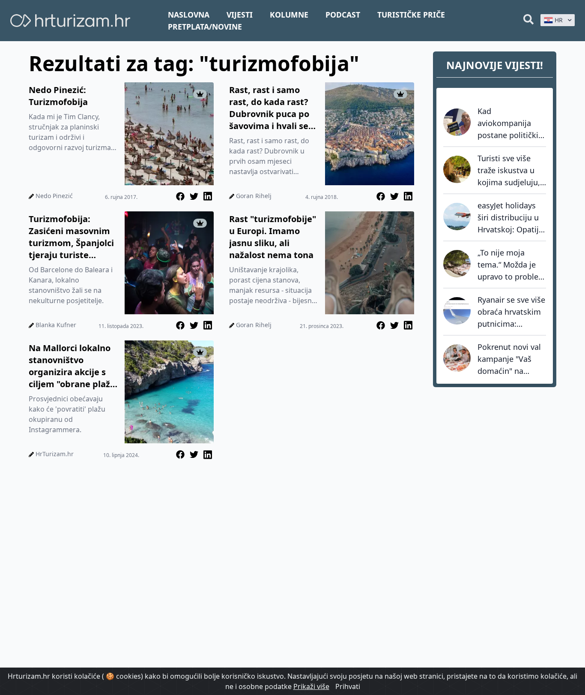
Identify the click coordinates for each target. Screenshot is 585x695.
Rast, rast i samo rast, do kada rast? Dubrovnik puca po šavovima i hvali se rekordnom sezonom (273, 108)
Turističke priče (411, 14)
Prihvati (347, 686)
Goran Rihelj (254, 196)
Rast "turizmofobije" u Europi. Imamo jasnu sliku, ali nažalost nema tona (272, 237)
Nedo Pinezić (54, 196)
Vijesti (240, 14)
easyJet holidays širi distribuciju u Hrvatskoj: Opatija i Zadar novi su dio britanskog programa (511, 217)
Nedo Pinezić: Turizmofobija (58, 96)
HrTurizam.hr (55, 454)
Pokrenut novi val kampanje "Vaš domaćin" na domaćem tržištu (509, 359)
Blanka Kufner (56, 325)
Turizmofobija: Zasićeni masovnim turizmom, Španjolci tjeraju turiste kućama (71, 237)
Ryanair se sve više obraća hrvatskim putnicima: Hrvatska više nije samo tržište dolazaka (511, 312)
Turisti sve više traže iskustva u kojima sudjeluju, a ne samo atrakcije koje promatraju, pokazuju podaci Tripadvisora (509, 170)
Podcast (342, 14)
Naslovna (188, 14)
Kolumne (289, 14)
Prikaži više (311, 686)
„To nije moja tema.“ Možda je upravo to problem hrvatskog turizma (512, 265)
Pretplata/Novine (205, 26)
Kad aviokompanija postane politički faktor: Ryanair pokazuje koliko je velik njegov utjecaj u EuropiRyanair (510, 123)
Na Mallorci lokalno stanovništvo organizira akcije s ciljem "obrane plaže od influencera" (72, 366)
